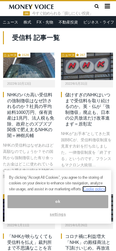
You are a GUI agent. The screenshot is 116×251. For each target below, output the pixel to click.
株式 (27, 22)
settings (58, 214)
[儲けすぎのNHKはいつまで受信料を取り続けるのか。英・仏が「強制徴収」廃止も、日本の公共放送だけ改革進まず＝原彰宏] (87, 66)
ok (57, 201)
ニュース (10, 22)
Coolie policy (94, 189)
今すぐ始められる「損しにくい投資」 (62, 13)
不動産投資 (68, 22)
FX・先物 (45, 22)
